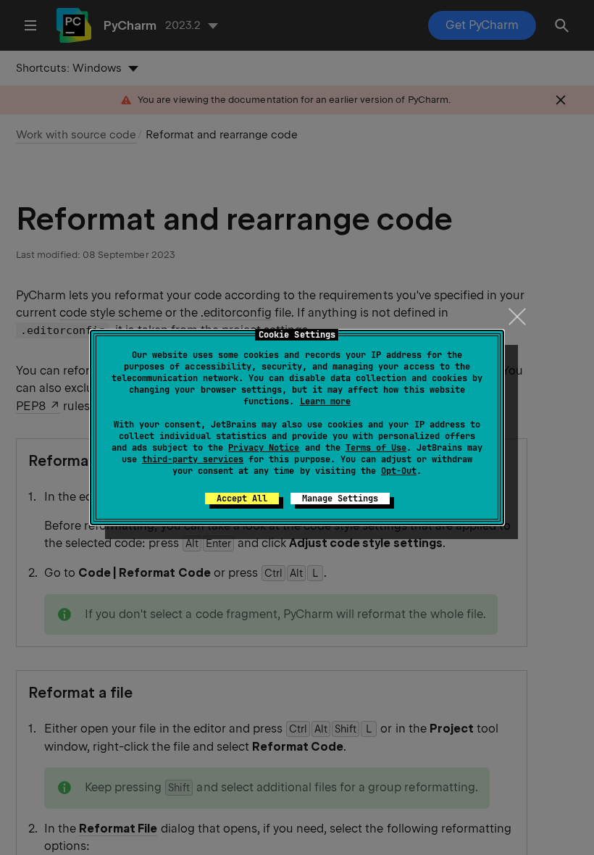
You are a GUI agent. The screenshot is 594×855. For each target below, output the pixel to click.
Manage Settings (340, 498)
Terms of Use (376, 448)
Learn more (325, 401)
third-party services (192, 459)
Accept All (242, 498)
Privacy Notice (263, 448)
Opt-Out (399, 471)
